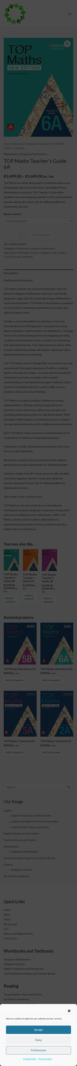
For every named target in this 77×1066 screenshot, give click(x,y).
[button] (69, 1011)
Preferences (38, 1050)
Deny (38, 1040)
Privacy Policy (45, 1058)
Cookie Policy (30, 1058)
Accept (38, 1029)
